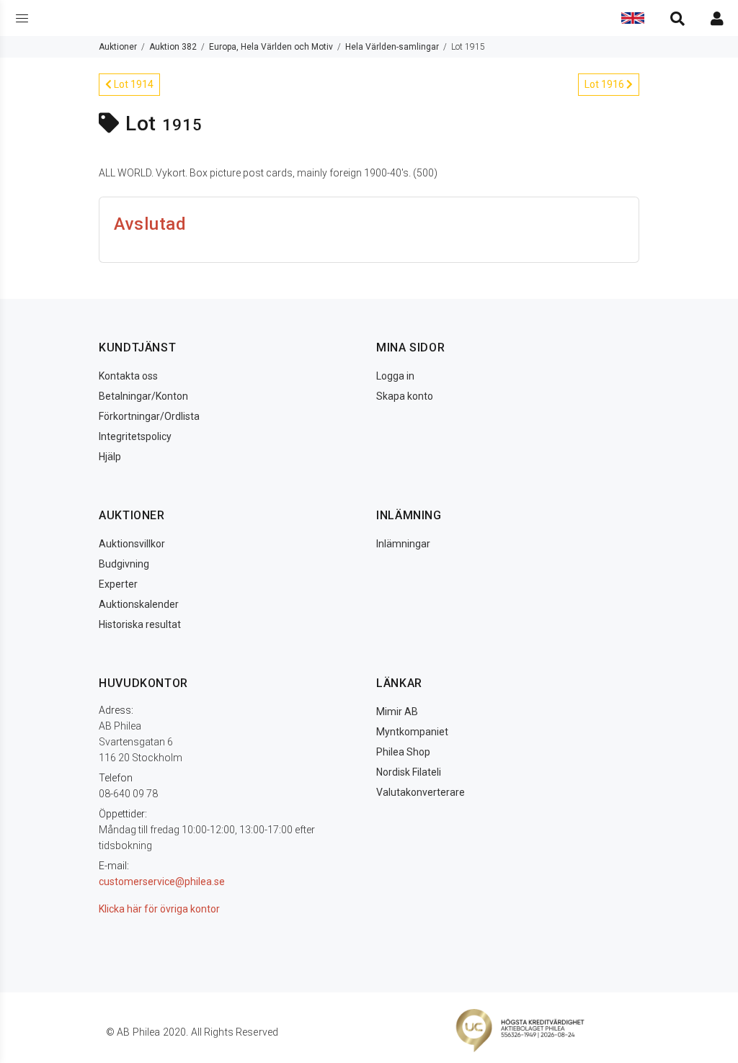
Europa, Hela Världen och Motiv (271, 47)
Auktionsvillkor (132, 544)
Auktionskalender (139, 604)
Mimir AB (397, 711)
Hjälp (110, 456)
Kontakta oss (128, 376)
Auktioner (118, 47)
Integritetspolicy (135, 436)
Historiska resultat (140, 624)
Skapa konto (404, 396)
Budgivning (124, 564)
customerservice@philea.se (162, 881)
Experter (118, 584)
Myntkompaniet (412, 731)
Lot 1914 (133, 84)
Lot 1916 (605, 84)
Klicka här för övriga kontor (159, 909)
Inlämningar (403, 544)
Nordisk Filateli (408, 772)
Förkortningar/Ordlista (149, 416)
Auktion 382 (173, 47)
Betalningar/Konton (143, 396)
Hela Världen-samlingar (392, 47)
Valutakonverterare (420, 792)
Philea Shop (403, 752)
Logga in (395, 376)
